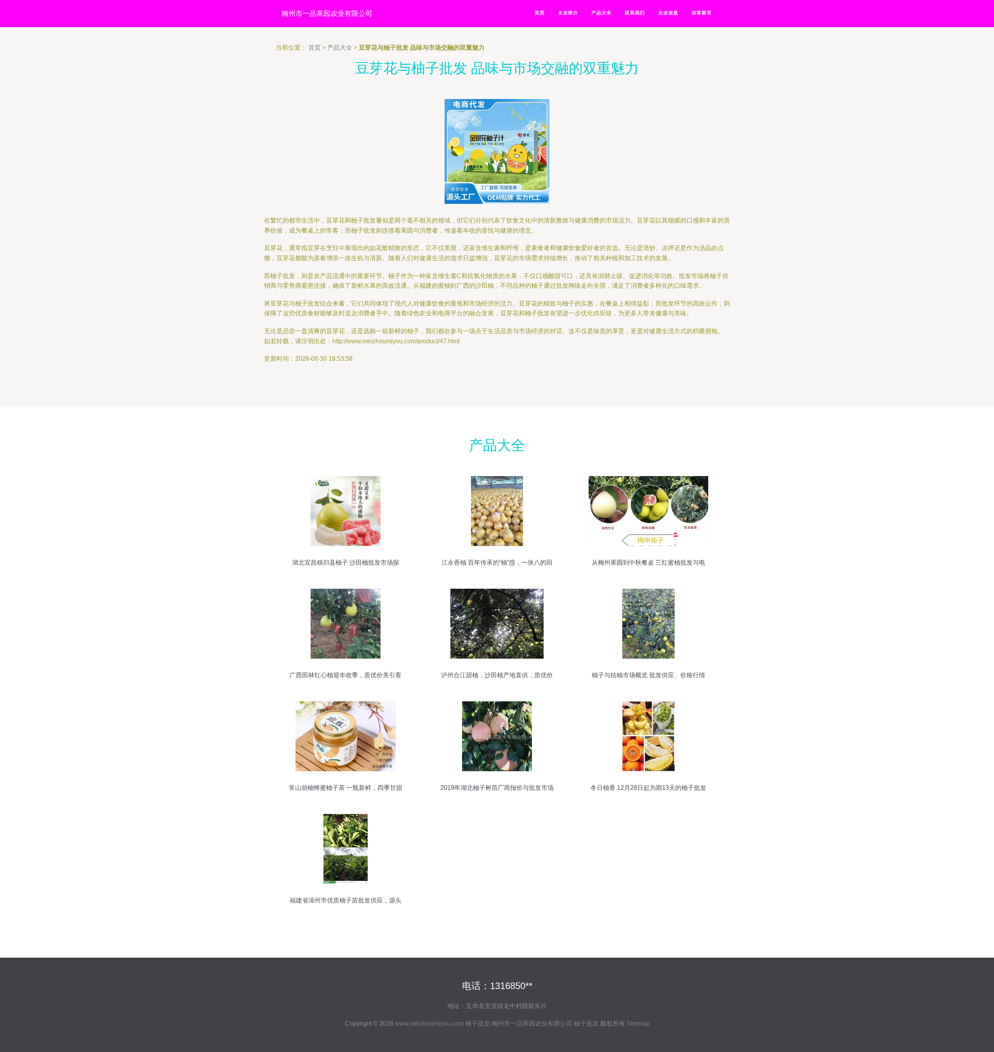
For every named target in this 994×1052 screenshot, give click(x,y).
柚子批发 (477, 1023)
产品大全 (601, 13)
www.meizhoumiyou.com (429, 1023)
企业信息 (668, 13)
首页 (540, 13)
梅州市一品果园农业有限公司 (327, 13)
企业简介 (568, 13)
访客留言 (702, 13)
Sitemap (638, 1023)
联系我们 (635, 13)
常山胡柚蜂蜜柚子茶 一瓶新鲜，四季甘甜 (345, 787)
